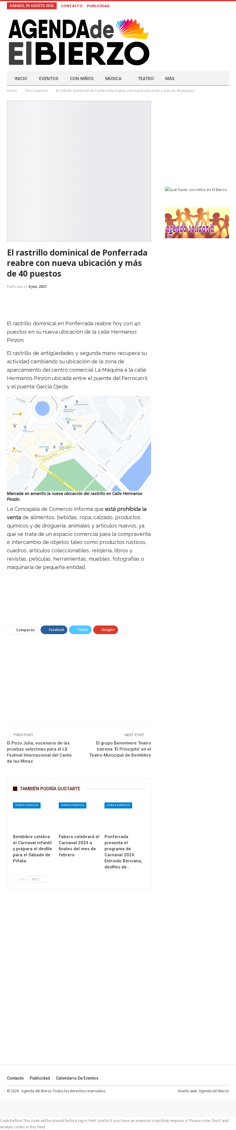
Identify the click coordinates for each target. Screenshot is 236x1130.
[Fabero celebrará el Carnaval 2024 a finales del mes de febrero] (79, 816)
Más (169, 78)
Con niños (82, 78)
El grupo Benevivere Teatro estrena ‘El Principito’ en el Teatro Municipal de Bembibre (120, 749)
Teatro (146, 78)
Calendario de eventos (77, 1078)
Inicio (21, 78)
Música (113, 78)
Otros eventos (27, 805)
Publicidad (40, 1078)
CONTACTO (72, 5)
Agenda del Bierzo (214, 1091)
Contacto (15, 1078)
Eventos (48, 78)
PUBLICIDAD (98, 5)
